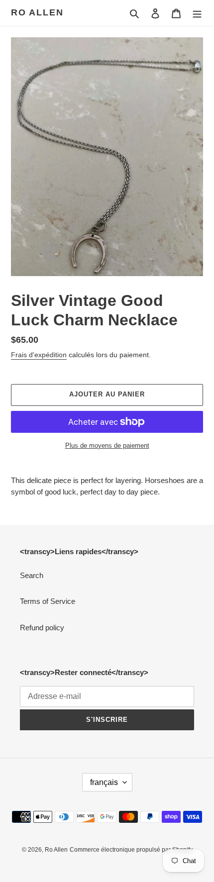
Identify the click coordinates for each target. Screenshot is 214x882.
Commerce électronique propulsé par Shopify (131, 849)
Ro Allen (37, 12)
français (104, 782)
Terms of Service (47, 601)
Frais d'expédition (39, 355)
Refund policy (42, 627)
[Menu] (197, 13)
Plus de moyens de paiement (107, 445)
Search (31, 575)
